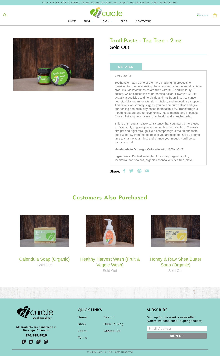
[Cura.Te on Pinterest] (38, 342)
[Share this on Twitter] (131, 171)
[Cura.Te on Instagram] (46, 342)
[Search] (4, 15)
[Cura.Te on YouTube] (31, 342)
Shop (82, 324)
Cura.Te (101, 352)
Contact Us (112, 330)
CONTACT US (144, 21)
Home (82, 317)
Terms (82, 337)
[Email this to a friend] (147, 171)
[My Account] (203, 15)
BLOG (124, 21)
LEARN (105, 21)
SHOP (87, 21)
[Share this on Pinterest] (139, 171)
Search (109, 317)
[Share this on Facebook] (124, 171)
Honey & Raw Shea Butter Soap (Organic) (175, 231)
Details (126, 66)
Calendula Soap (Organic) (44, 231)
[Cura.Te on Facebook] (24, 342)
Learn (82, 330)
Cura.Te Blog (114, 324)
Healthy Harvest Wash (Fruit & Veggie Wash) (110, 231)
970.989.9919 (36, 335)
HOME (72, 21)
